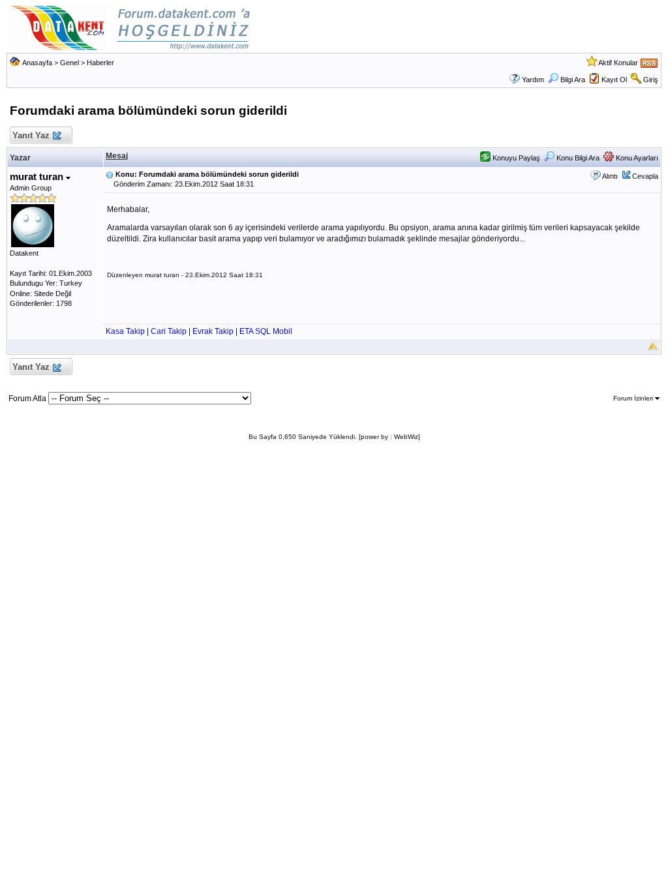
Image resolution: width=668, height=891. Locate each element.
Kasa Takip (125, 331)
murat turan (38, 176)
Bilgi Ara (572, 79)
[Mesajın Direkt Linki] (110, 174)
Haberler (100, 63)
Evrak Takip (213, 331)
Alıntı (610, 176)
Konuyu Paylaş (515, 158)
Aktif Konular (618, 63)
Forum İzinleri (634, 398)
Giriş (650, 79)
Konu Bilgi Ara (577, 158)
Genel (69, 63)
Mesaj (117, 155)
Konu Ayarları (636, 158)
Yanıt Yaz (31, 135)
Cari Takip (169, 331)
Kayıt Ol (614, 79)
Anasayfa (37, 63)
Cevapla (645, 176)
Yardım (533, 79)
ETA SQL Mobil (265, 331)
